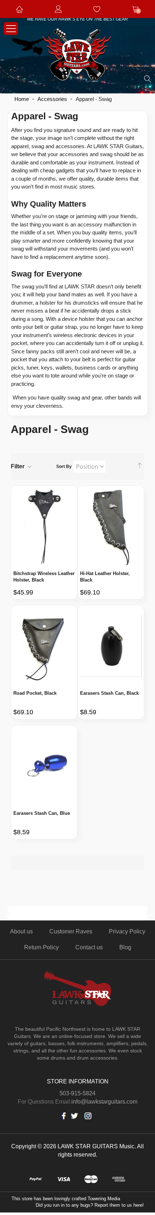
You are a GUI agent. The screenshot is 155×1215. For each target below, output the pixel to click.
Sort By (64, 466)
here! (138, 1205)
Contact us (89, 947)
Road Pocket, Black (35, 693)
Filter (18, 466)
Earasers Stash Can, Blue (41, 813)
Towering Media (104, 1198)
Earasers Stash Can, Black (109, 693)
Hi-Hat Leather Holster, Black (105, 577)
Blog (125, 947)
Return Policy (41, 947)
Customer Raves (70, 931)
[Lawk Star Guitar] (77, 56)
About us (21, 931)
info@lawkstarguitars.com (104, 1102)
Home (21, 99)
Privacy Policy (127, 931)
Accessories (52, 99)
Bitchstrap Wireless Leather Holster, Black (44, 577)
